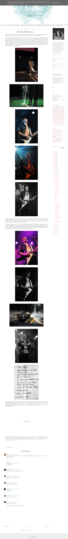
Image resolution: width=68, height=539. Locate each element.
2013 (55, 162)
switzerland (57, 124)
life (61, 109)
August (56, 173)
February (56, 230)
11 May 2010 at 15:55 (15, 475)
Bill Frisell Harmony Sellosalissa (58, 135)
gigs (10, 447)
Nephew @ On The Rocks (57, 207)
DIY (58, 117)
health (54, 118)
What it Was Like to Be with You (40, 404)
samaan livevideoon (44, 405)
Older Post (47, 526)
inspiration (60, 114)
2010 (55, 166)
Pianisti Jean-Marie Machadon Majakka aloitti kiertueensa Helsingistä (57, 141)
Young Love (24, 404)
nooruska (8, 488)
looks (56, 109)
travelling (60, 111)
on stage (54, 120)
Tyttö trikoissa (56, 209)
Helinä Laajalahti (9, 469)
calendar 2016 (55, 125)
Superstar (56, 199)
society (59, 116)
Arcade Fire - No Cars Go (58, 195)
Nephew (20, 37)
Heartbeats (56, 181)
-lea (7, 454)
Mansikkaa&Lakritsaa (57, 216)
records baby (60, 120)
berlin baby (61, 121)
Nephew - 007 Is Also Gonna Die (58, 218)
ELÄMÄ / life (11, 25)
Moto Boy (23, 38)
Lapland (54, 123)
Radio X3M (18, 224)
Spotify (54, 67)
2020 (55, 153)
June (7, 501)
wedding (61, 122)
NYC (55, 116)
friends (54, 111)
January (56, 231)
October (56, 170)
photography (61, 106)
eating (57, 108)
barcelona (62, 124)
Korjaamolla (7, 224)
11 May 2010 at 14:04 (17, 469)
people (61, 113)
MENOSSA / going (30, 25)
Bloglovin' (54, 59)
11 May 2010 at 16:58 (14, 488)
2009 (55, 233)
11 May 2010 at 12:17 (15, 462)
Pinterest (54, 64)
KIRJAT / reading (46, 25)
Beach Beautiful (56, 224)
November (56, 169)
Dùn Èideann (56, 187)
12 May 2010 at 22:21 (15, 495)
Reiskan (28, 37)
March (56, 228)
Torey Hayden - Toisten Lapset (57, 221)
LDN (62, 117)
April (55, 227)
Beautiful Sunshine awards (57, 214)
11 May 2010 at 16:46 (13, 482)
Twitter (54, 65)
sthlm (57, 123)
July (55, 174)
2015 (55, 159)
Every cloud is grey (57, 179)
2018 (55, 155)
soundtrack (59, 110)
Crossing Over (56, 190)
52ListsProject (55, 115)
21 (54, 200)
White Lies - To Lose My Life (57, 183)
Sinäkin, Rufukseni (57, 186)
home (57, 112)
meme (56, 113)
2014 (55, 161)
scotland (57, 122)
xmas (55, 117)
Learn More (54, 2)
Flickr (53, 62)
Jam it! (55, 196)
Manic (55, 203)
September (56, 171)
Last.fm (54, 69)
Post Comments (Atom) (29, 530)
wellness (62, 112)
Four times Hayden (57, 184)
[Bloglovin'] (53, 87)
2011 (55, 165)
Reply (8, 459)
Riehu (8, 482)
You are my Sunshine (57, 202)
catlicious (55, 119)
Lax (55, 219)
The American (56, 212)
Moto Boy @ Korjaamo (56, 211)
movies (63, 108)
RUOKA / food (23, 25)
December (56, 167)
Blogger (36, 536)
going (54, 110)
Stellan (30, 436)
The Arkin (31, 38)
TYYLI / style (52, 25)
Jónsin (33, 437)
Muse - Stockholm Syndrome (57, 205)
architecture (61, 119)
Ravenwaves (9, 495)
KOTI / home (17, 25)
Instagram (54, 60)
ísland (58, 125)
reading (56, 114)
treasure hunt (62, 115)
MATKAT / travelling (38, 25)
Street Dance (56, 178)
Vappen (55, 225)
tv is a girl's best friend (60, 118)
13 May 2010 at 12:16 (14, 501)
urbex (60, 123)
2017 (55, 157)
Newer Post (6, 526)
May (55, 177)
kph (55, 223)
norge (54, 122)
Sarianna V (8, 475)
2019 (55, 154)
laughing (63, 116)
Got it (59, 2)
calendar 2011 (55, 121)
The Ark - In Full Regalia (57, 193)
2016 (55, 158)
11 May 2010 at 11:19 (12, 454)
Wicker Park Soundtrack (56, 189)
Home (27, 526)
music (13, 447)
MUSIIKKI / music (59, 25)
